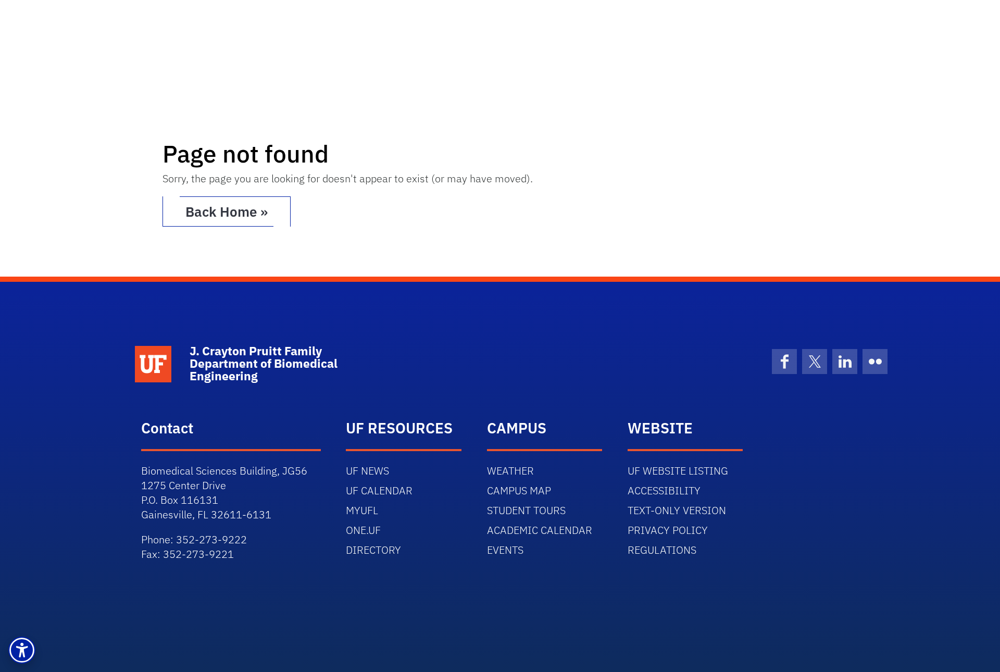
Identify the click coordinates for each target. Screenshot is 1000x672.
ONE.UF (363, 530)
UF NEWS (367, 471)
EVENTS (505, 550)
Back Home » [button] (226, 211)
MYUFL (362, 510)
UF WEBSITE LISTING (678, 471)
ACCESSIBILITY (664, 490)
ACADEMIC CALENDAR (539, 530)
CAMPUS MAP (519, 490)
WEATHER (510, 471)
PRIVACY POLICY (668, 530)
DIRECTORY (373, 550)
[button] (21, 650)
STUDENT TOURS (526, 510)
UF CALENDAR (379, 490)
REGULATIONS (662, 550)
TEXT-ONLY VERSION (677, 510)
